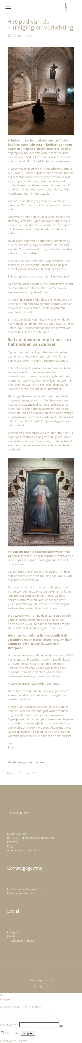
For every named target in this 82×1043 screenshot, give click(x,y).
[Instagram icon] (47, 986)
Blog (10, 846)
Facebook (13, 936)
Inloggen (28, 1033)
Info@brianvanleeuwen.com (25, 889)
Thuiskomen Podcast (20, 940)
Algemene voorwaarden (22, 850)
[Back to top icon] (41, 970)
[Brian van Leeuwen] (66, 6)
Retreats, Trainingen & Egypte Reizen (30, 838)
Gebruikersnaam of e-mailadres (21, 1007)
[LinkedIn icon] (41, 986)
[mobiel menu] (8, 6)
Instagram (13, 932)
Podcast (12, 842)
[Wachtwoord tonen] (61, 1026)
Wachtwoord (9, 1025)
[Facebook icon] (34, 986)
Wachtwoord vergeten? (14, 1041)
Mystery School (16, 833)
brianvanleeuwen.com (21, 893)
